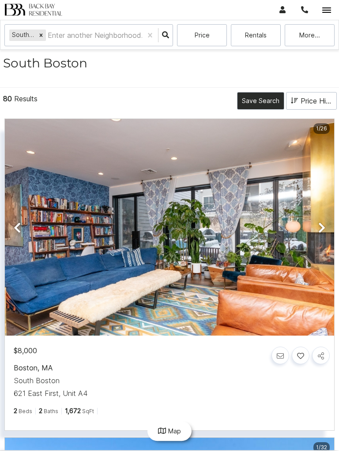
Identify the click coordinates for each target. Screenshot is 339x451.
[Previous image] (17, 228)
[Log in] (282, 10)
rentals (256, 35)
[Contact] (280, 355)
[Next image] (321, 228)
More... (309, 35)
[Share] (321, 355)
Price (202, 35)
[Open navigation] (326, 10)
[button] (41, 35)
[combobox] (49, 35)
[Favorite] (300, 355)
